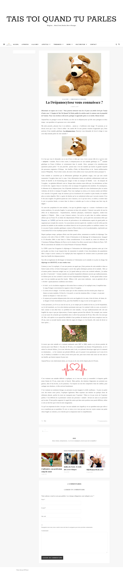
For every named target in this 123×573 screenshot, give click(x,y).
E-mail (43, 508)
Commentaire (44, 530)
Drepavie (44, 220)
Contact (93, 44)
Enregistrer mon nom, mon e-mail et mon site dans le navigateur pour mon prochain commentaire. (67, 527)
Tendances (58, 44)
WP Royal (26, 570)
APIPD (53, 220)
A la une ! (35, 44)
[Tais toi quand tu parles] (9, 44)
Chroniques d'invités (78, 99)
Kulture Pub (80, 44)
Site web (43, 516)
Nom (43, 499)
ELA (50, 230)
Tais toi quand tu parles (61, 19)
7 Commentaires (102, 421)
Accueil (16, 44)
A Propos (25, 44)
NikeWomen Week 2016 (94, 470)
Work (69, 44)
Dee (45, 421)
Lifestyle (45, 44)
